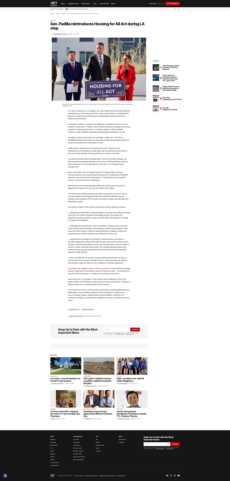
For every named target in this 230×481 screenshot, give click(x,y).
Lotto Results (172, 3)
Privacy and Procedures (91, 475)
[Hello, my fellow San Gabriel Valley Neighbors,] (132, 366)
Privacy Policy (120, 334)
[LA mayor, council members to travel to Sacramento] (65, 366)
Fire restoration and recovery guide (78, 9)
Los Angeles (54, 376)
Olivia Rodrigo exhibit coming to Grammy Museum (171, 67)
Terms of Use (130, 334)
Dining (98, 442)
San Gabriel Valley (78, 459)
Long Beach (76, 442)
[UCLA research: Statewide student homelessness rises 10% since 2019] (156, 77)
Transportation (54, 465)
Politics (63, 13)
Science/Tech (54, 462)
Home (52, 13)
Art (97, 439)
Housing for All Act (74, 309)
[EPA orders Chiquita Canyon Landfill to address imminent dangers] (98, 366)
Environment (87, 376)
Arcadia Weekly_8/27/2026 (170, 109)
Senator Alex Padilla (88, 309)
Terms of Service (79, 475)
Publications (122, 439)
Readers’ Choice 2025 (56, 9)
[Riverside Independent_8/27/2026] (156, 98)
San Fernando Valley (79, 456)
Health (52, 451)
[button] (5, 475)
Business (53, 409)
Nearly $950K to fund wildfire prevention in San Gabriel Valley (171, 88)
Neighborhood (77, 436)
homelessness (92, 116)
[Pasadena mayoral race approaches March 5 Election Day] (98, 399)
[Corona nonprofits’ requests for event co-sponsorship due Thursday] (65, 399)
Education (53, 442)
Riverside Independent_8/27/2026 (172, 98)
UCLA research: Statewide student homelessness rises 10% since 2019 (170, 77)
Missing (52, 454)
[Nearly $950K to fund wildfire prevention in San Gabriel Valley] (156, 88)
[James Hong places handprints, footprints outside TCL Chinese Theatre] (132, 399)
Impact (52, 456)
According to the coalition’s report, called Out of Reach (88, 268)
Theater (98, 451)
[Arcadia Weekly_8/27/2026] (156, 108)
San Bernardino (77, 454)
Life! (97, 436)
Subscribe (135, 329)
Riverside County (78, 451)
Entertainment (100, 445)
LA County (76, 439)
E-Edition (121, 442)
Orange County (77, 448)
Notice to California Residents (107, 475)
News (57, 13)
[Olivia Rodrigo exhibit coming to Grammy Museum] (156, 67)
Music (97, 448)
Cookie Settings (120, 475)
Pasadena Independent (90, 409)
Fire (51, 448)
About (121, 436)
